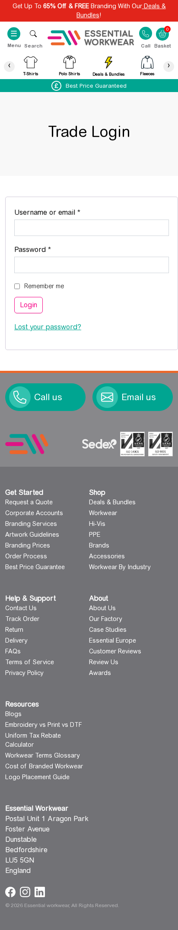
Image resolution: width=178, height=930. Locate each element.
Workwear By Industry (120, 567)
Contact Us (21, 608)
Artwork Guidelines (32, 534)
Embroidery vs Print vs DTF (43, 724)
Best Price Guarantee (35, 567)
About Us (102, 608)
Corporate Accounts (34, 513)
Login (28, 305)
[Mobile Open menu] (33, 33)
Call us (48, 397)
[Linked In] (40, 891)
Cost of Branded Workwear (44, 766)
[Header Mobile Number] (145, 33)
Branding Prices (27, 545)
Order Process (26, 556)
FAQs (13, 651)
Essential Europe (112, 640)
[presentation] (9, 66)
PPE (94, 534)
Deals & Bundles (112, 502)
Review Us (103, 662)
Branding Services (31, 523)
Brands (99, 545)
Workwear (103, 513)
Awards (100, 672)
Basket (162, 28)
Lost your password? (47, 327)
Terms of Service (29, 662)
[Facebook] (11, 891)
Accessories (107, 556)
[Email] (107, 397)
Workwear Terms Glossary (42, 755)
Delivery (16, 640)
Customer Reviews (115, 651)
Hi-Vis (97, 523)
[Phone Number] (20, 397)
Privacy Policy (24, 672)
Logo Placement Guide (37, 777)
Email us (138, 397)
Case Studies (108, 629)
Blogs (13, 713)
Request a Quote (29, 502)
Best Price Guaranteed (96, 86)
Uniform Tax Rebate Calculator (33, 740)
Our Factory (105, 618)
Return (14, 629)
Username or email (61, 212)
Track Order (22, 618)
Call (145, 45)
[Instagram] (26, 891)
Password (47, 249)
